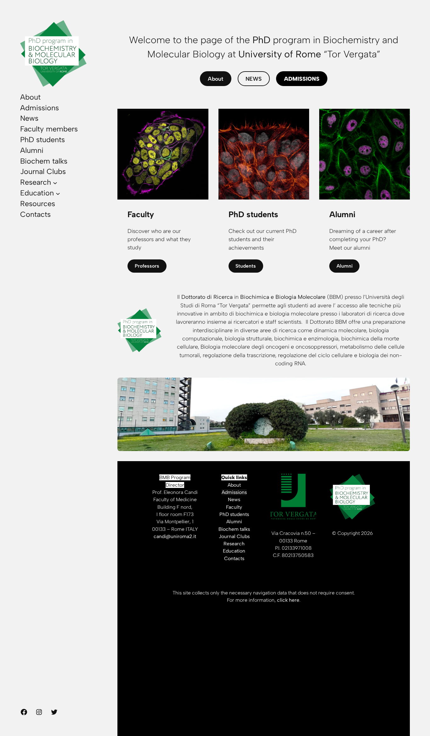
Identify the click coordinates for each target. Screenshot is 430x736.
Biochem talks (234, 529)
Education (234, 551)
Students (245, 266)
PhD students (234, 514)
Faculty (234, 507)
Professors (147, 266)
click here (288, 600)
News (234, 499)
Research (234, 544)
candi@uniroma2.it (175, 536)
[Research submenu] (55, 182)
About (215, 78)
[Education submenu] (58, 193)
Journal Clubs (234, 536)
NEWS (254, 78)
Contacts (234, 558)
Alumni (345, 266)
